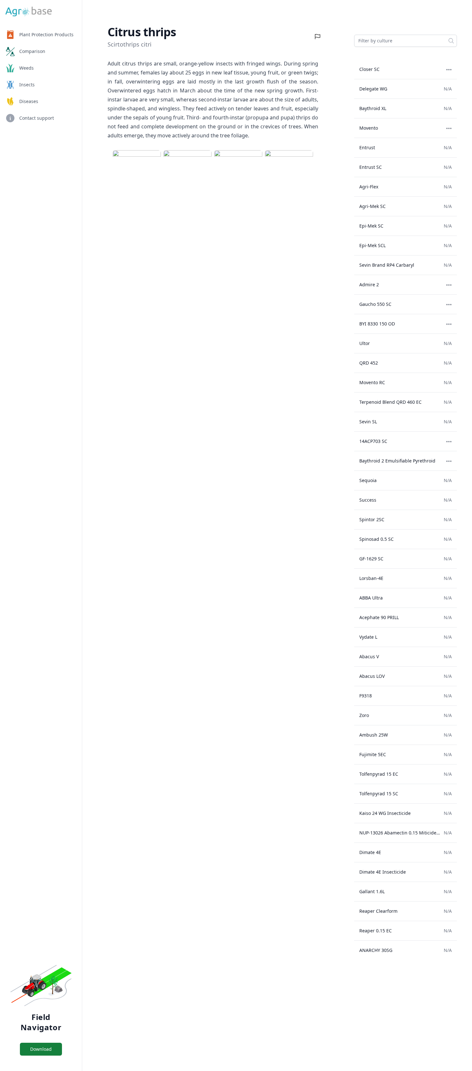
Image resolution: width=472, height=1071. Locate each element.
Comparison (32, 51)
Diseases (28, 101)
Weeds (26, 68)
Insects (27, 85)
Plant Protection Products (46, 34)
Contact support (36, 118)
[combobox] (405, 41)
